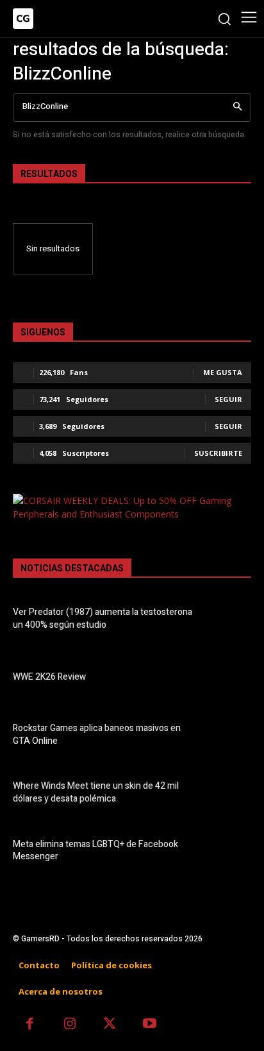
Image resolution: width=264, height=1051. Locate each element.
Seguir (228, 399)
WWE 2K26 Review (49, 677)
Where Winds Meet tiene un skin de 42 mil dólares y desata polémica (96, 792)
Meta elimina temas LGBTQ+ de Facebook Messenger (95, 850)
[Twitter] (110, 1025)
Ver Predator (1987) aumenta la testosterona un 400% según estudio (102, 618)
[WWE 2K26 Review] (229, 678)
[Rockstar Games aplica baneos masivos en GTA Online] (229, 736)
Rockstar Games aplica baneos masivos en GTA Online (97, 734)
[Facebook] (30, 1025)
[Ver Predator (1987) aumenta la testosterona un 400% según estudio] (229, 620)
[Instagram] (70, 1025)
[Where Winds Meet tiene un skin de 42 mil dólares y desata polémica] (229, 794)
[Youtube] (150, 1025)
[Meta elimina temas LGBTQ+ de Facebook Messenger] (229, 852)
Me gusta (222, 372)
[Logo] (23, 18)
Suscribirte (218, 453)
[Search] (237, 107)
